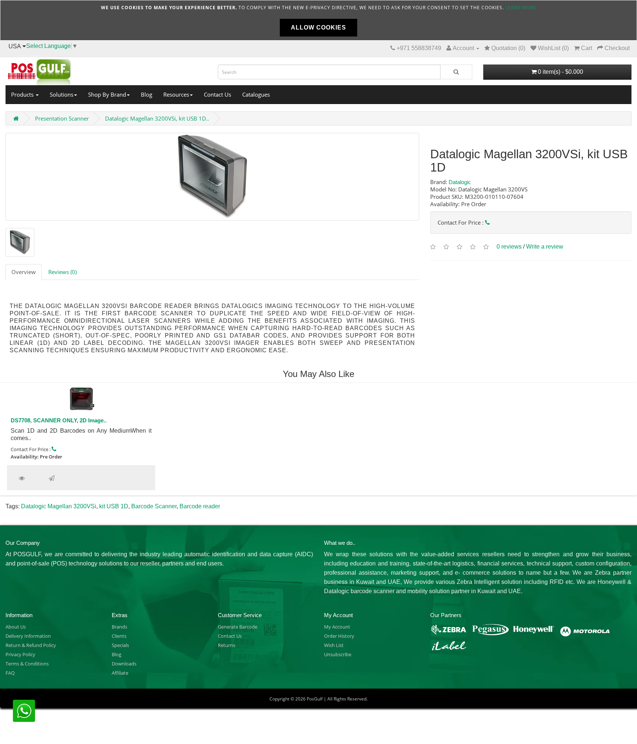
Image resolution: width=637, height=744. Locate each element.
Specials (120, 645)
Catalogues (256, 94)
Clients (119, 636)
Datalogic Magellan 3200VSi (58, 506)
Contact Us (217, 94)
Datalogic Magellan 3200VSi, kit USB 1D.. (157, 118)
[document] (318, 20)
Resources (176, 94)
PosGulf (315, 699)
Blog (146, 94)
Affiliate (120, 672)
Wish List (334, 645)
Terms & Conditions (27, 663)
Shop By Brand (107, 94)
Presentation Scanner (62, 118)
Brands (119, 626)
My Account (337, 626)
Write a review (544, 246)
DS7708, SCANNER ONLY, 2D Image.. (59, 420)
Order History (339, 636)
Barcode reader (200, 506)
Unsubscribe (337, 654)
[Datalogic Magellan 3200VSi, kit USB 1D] (212, 177)
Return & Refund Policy (31, 645)
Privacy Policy (20, 654)
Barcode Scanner (154, 506)
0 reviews (509, 246)
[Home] (106, 70)
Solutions (61, 94)
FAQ (10, 672)
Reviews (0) (62, 272)
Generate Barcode (237, 626)
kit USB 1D (113, 506)
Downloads (124, 663)
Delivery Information (28, 636)
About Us (16, 626)
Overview (23, 272)
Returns (226, 645)
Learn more (520, 7)
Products (23, 94)
